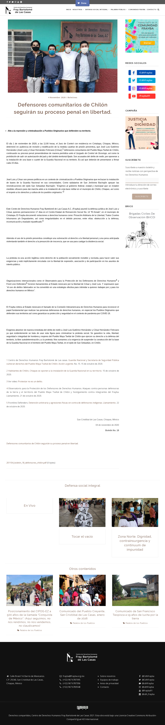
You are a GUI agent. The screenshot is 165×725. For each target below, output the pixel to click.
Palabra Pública (118, 9)
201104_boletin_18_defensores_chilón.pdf (26, 462)
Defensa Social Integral (96, 9)
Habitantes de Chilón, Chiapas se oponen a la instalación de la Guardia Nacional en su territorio (55, 370)
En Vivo (29, 505)
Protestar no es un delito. (30, 381)
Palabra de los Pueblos (31, 630)
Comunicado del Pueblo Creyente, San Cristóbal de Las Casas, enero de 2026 (82, 615)
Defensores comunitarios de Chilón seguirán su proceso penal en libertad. (42, 443)
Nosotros (78, 9)
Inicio (68, 9)
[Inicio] (19, 9)
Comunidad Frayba (136, 9)
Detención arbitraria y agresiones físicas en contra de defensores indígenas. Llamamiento (72, 402)
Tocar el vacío (82, 536)
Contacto (151, 9)
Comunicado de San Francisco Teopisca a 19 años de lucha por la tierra (135, 615)
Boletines (72, 97)
